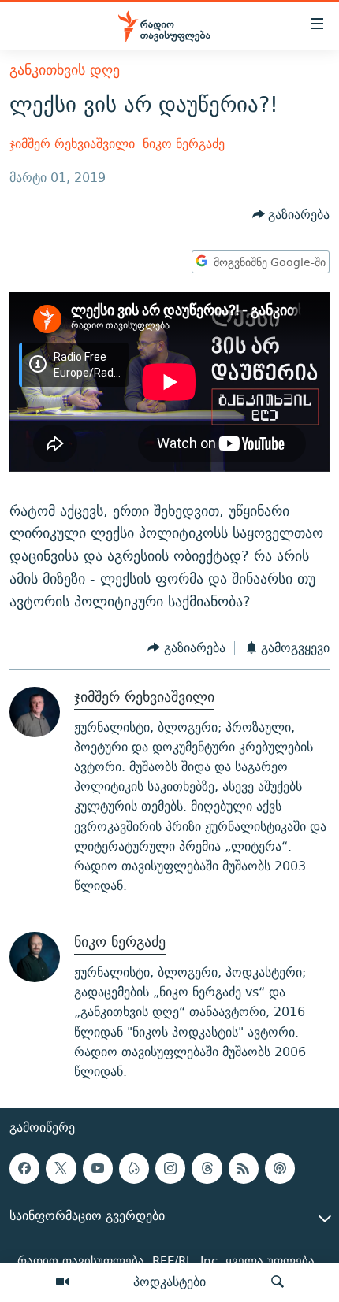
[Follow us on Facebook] (24, 1168)
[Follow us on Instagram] (170, 1168)
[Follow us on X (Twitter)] (61, 1168)
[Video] (62, 1282)
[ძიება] (277, 1282)
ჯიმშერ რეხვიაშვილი (72, 143)
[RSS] (244, 1168)
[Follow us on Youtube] (98, 1168)
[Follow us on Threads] (207, 1168)
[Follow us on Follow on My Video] (134, 1168)
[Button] (291, 214)
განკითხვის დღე (64, 69)
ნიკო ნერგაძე (184, 143)
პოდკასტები (169, 1281)
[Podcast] (280, 1168)
